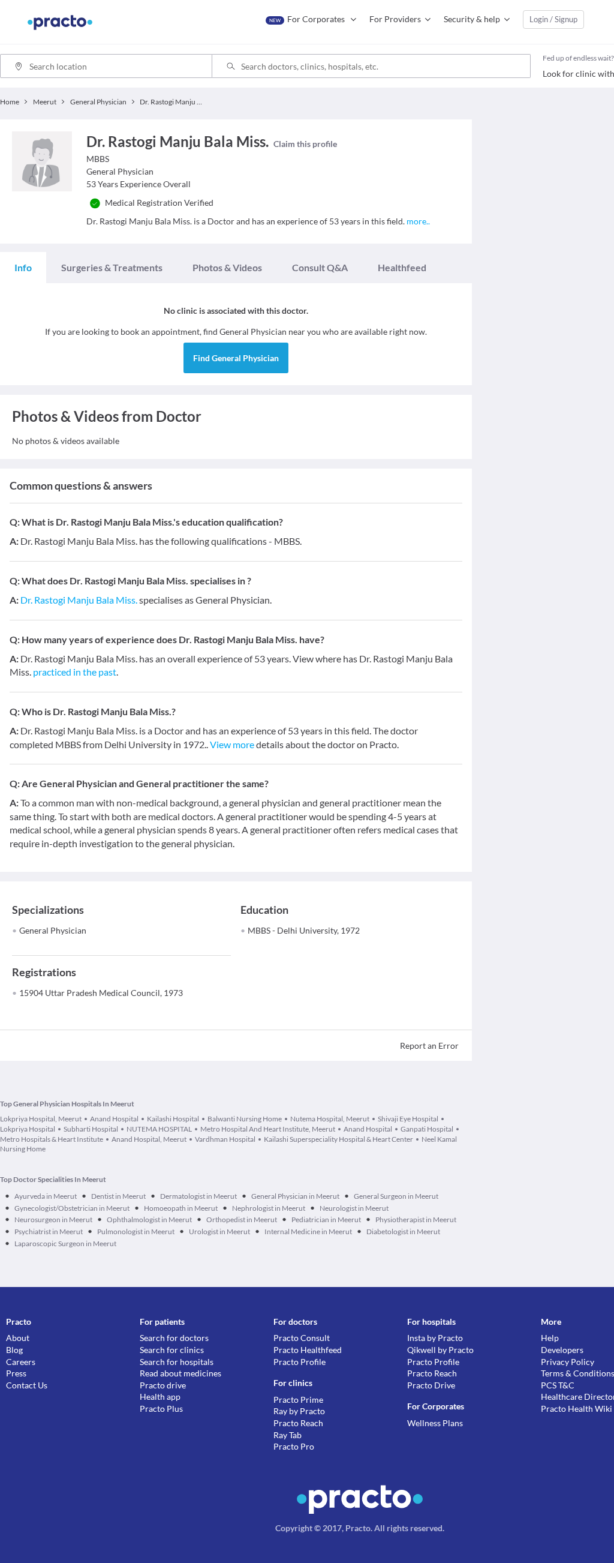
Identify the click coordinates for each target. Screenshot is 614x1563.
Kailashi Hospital (173, 1118)
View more (232, 744)
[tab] (23, 267)
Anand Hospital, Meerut (149, 1139)
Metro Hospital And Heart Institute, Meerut (267, 1128)
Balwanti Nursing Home (244, 1118)
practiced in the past (74, 671)
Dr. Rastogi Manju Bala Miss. (78, 599)
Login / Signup (553, 19)
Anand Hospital (114, 1118)
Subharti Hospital (91, 1128)
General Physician (52, 930)
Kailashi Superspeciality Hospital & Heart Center (338, 1139)
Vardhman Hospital (225, 1139)
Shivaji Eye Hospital (408, 1118)
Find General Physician (236, 358)
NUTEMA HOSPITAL (159, 1128)
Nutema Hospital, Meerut (329, 1118)
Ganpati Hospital (427, 1128)
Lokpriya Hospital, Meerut (41, 1118)
